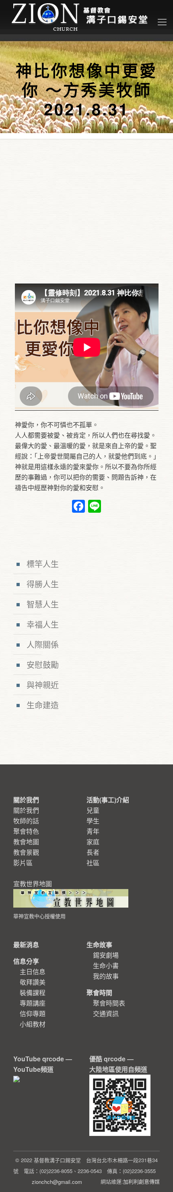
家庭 (92, 841)
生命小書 (106, 965)
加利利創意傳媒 (141, 1181)
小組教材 (32, 1024)
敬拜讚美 (32, 982)
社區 (92, 862)
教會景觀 (26, 852)
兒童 (92, 810)
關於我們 (26, 810)
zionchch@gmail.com (57, 1182)
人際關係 (43, 644)
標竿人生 (43, 564)
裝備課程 (32, 992)
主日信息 (32, 971)
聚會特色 (26, 831)
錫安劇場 (106, 955)
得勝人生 (43, 584)
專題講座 (32, 1003)
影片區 (23, 862)
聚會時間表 (109, 1003)
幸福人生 (43, 624)
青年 (92, 831)
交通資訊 (106, 1013)
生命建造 (43, 705)
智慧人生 (43, 604)
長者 (92, 852)
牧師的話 (26, 820)
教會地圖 (26, 841)
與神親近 (43, 685)
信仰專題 (32, 1013)
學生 (92, 820)
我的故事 (106, 976)
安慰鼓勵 (43, 664)
